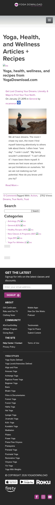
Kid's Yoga (9, 422)
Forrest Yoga (10, 399)
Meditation (9, 430)
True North (17, 199)
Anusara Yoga (11, 371)
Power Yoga (10, 438)
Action (34, 195)
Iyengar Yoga (10, 415)
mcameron (11, 103)
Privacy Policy (9, 347)
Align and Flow (11, 367)
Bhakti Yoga (10, 391)
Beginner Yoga (11, 383)
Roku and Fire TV (10, 311)
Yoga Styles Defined (13, 360)
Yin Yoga (9, 466)
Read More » (12, 185)
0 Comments (10, 195)
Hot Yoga (9, 410)
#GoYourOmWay (10, 325)
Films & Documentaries (15, 395)
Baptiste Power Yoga (14, 379)
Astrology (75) (14, 221)
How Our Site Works (36, 311)
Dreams (7, 199)
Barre (7, 387)
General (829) (14, 225)
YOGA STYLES (12, 356)
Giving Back (8, 333)
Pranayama (10, 446)
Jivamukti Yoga (11, 419)
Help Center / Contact (12, 343)
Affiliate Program (10, 329)
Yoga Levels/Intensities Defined (18, 364)
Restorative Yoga (12, 458)
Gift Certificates (9, 308)
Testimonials (33, 325)
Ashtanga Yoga (11, 376)
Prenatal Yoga (11, 450)
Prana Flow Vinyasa (13, 442)
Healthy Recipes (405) (18, 229)
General (33, 98)
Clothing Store (9, 315)
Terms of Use (33, 343)
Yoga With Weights (13, 469)
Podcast (31, 315)
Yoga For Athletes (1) (17, 242)
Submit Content (34, 333)
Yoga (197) (12, 238)
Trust (26, 199)
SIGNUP (11, 295)
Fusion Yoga (10, 403)
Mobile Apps (33, 308)
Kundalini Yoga (11, 426)
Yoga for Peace (34, 329)
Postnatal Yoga (11, 454)
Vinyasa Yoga (11, 462)
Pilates (8, 435)
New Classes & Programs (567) (21, 234)
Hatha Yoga (10, 407)
